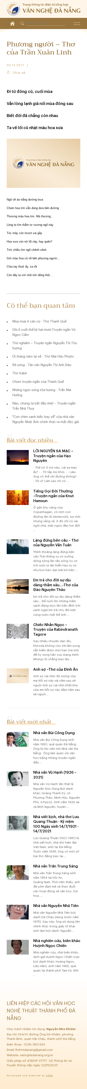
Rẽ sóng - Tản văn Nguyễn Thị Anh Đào (41, 365)
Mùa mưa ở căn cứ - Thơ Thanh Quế (39, 321)
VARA (49, 1076)
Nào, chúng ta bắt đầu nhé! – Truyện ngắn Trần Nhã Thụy (44, 406)
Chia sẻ (19, 72)
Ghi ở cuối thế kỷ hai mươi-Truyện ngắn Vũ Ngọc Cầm (43, 332)
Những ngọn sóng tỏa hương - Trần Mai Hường (41, 392)
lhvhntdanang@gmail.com (34, 1049)
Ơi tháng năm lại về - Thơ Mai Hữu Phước (43, 356)
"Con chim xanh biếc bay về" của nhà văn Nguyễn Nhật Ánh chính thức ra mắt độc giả (45, 419)
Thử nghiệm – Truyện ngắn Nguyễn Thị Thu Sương (44, 345)
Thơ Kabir (19, 373)
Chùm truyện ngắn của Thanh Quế (38, 381)
